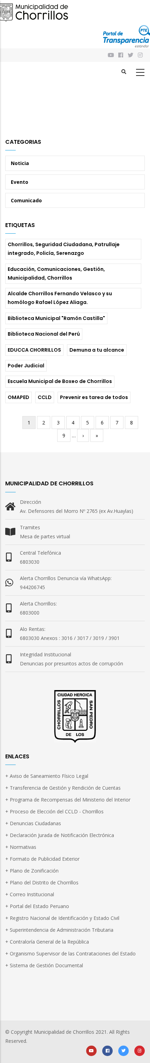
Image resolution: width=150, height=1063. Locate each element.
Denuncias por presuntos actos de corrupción (71, 663)
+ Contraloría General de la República (47, 941)
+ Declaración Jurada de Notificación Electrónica (59, 835)
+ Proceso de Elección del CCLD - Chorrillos (54, 811)
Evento (19, 182)
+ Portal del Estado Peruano (37, 906)
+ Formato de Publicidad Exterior (42, 858)
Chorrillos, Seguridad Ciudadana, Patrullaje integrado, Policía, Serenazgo (64, 249)
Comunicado (26, 200)
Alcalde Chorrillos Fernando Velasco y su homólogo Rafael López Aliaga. (60, 298)
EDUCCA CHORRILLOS (34, 349)
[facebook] (107, 1050)
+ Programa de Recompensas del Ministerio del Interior (67, 799)
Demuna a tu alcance (96, 349)
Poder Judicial (26, 365)
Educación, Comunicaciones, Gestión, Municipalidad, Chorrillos (56, 273)
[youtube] (91, 1050)
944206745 (32, 587)
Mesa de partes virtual (45, 536)
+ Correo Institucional (29, 894)
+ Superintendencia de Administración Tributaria (59, 930)
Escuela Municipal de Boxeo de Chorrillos (60, 381)
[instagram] (141, 55)
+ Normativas (20, 847)
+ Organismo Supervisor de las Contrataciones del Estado (70, 953)
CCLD (45, 397)
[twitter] (123, 1050)
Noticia (20, 163)
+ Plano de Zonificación (32, 870)
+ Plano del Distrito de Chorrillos (41, 882)
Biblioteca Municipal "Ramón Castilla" (56, 318)
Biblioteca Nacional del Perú (44, 333)
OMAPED (18, 397)
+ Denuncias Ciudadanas (33, 823)
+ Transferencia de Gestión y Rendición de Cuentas (63, 787)
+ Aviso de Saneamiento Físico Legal (46, 776)
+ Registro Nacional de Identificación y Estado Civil (62, 918)
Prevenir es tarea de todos (94, 397)
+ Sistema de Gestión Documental (44, 965)
